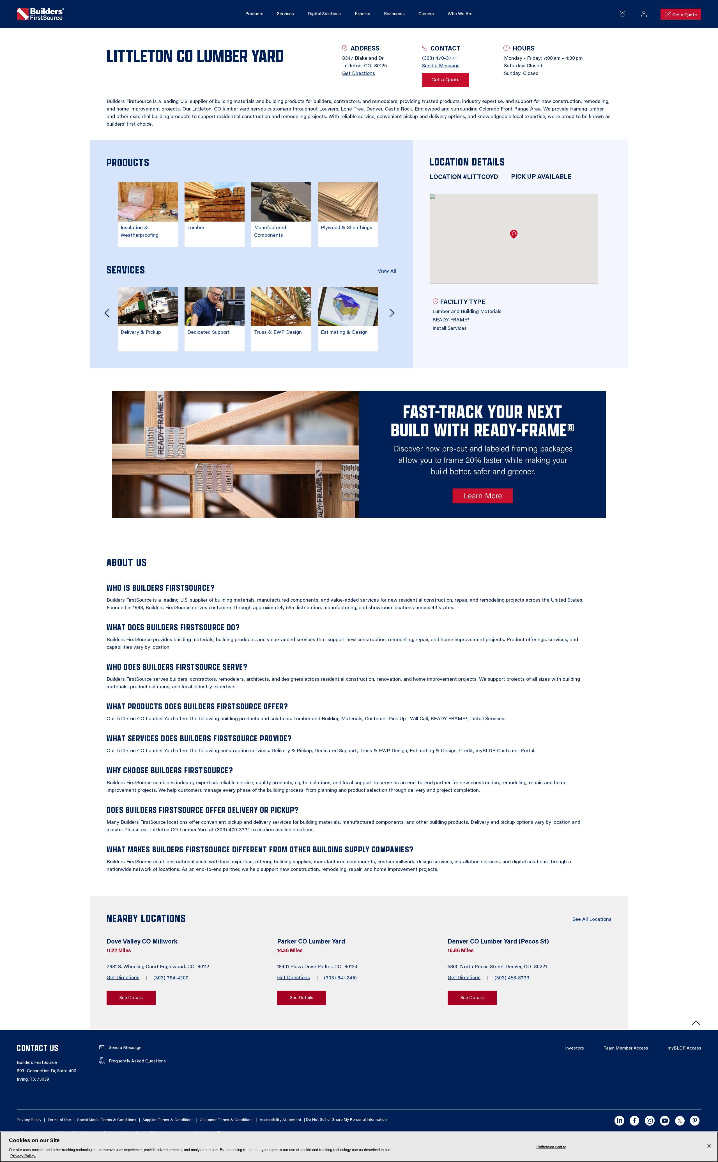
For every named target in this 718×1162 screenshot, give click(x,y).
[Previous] (107, 315)
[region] (359, 1146)
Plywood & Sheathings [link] (346, 228)
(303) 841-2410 (340, 978)
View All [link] (387, 271)
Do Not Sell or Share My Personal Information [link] (346, 1120)
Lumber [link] (195, 228)
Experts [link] (362, 14)
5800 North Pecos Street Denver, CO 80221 (498, 967)
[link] (40, 14)
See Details (131, 998)
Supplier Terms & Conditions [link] (168, 1120)
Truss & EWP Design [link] (278, 332)
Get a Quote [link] (445, 80)
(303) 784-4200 (170, 978)
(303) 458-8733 (511, 978)
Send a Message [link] (441, 66)
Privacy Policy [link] (29, 1120)
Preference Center (551, 1147)
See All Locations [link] (591, 919)
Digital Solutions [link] (324, 14)
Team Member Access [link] (626, 1048)
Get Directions (123, 978)
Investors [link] (574, 1048)
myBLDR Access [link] (684, 1048)
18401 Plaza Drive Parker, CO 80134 (318, 967)
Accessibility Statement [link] (280, 1120)
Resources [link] (394, 14)
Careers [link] (426, 14)
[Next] (392, 315)
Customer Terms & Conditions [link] (227, 1120)
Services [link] (285, 14)
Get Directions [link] (358, 73)
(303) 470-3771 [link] (439, 58)
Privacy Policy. (23, 1156)
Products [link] (254, 14)
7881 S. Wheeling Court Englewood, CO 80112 (159, 967)
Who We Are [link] (460, 14)
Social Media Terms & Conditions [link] (106, 1120)
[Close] (709, 1146)
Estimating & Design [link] (344, 332)
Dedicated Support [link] (208, 332)
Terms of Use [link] (59, 1120)
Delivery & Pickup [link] (141, 332)
